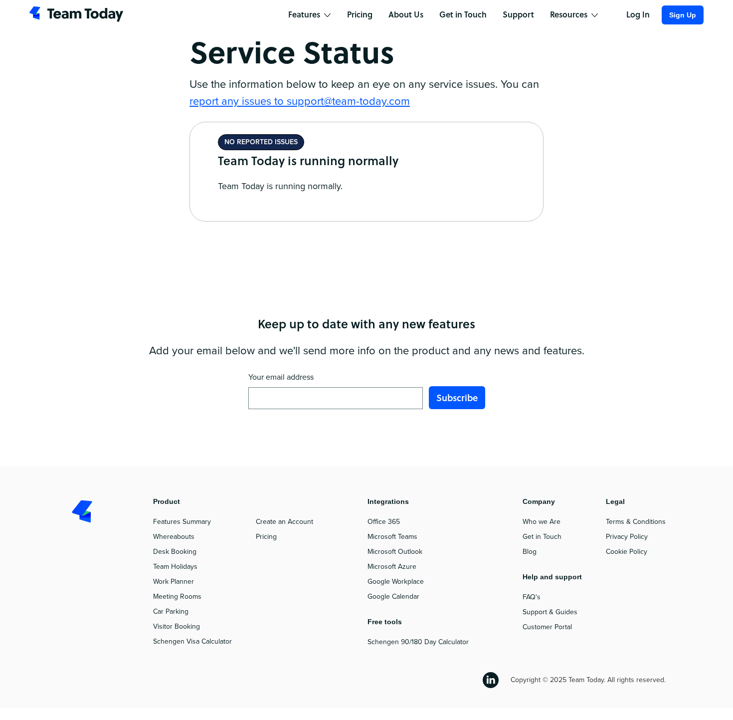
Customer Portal (547, 627)
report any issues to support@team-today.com (299, 101)
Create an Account (284, 521)
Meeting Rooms (177, 596)
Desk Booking (174, 551)
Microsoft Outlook (394, 551)
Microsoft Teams (392, 536)
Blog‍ (530, 551)
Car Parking (170, 611)
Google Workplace (395, 581)
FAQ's (532, 597)
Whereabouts (173, 536)
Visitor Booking (176, 626)
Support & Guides (550, 612)
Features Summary (182, 521)
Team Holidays (175, 566)
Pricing (266, 536)
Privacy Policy (627, 536)
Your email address (281, 377)
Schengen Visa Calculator (192, 641)
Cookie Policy (626, 551)
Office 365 (383, 521)
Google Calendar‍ (393, 596)
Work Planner (173, 581)
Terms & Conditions (636, 521)
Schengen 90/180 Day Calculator (418, 642)
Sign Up (682, 15)
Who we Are (541, 521)
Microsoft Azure (391, 566)
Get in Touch (542, 536)
